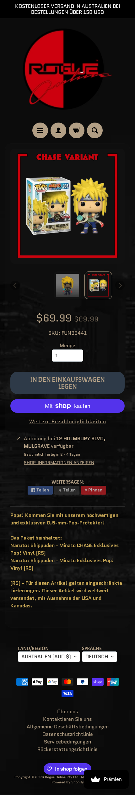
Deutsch (96, 656)
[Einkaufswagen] (76, 130)
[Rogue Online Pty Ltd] (67, 70)
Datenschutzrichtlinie (67, 734)
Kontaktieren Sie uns (67, 719)
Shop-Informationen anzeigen (59, 462)
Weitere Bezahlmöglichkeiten (67, 421)
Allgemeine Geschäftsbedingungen (68, 726)
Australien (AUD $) (46, 656)
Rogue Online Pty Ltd (61, 777)
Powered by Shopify (67, 782)
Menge (67, 345)
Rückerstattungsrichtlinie (67, 749)
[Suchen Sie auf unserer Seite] (95, 130)
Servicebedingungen (67, 741)
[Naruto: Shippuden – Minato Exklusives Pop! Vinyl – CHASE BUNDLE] (98, 285)
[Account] (58, 130)
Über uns (67, 711)
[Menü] (40, 130)
